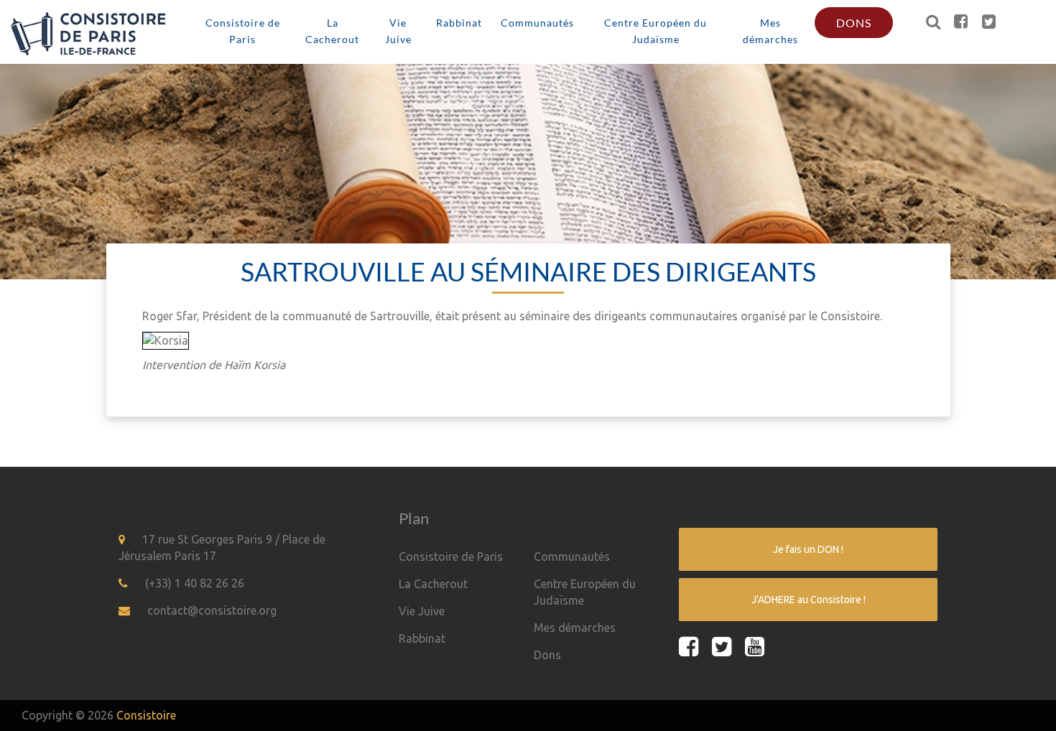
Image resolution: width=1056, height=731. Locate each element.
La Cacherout (332, 31)
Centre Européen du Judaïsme (655, 31)
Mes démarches (770, 31)
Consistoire (146, 715)
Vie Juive (398, 31)
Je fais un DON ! (808, 549)
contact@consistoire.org (212, 610)
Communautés (537, 23)
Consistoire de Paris (242, 31)
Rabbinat (459, 23)
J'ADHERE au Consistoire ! (808, 599)
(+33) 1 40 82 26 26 (194, 583)
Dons (853, 22)
